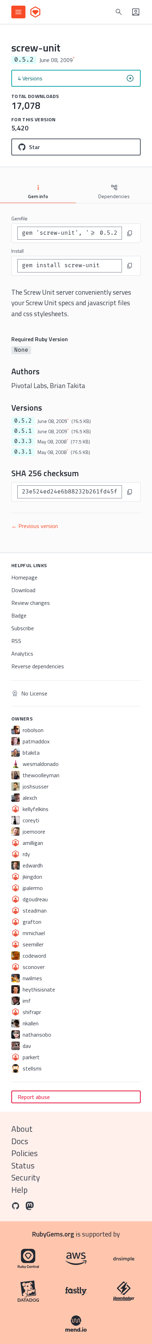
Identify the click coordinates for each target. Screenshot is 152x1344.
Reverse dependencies (37, 666)
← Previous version (34, 526)
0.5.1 (23, 431)
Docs (19, 1141)
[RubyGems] (35, 12)
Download (23, 590)
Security (25, 1177)
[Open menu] (18, 12)
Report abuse (34, 1097)
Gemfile (19, 218)
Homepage (24, 577)
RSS (16, 641)
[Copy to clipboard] (130, 233)
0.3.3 (23, 441)
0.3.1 (23, 451)
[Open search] (118, 12)
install (17, 250)
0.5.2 (23, 420)
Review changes (30, 603)
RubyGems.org (53, 1234)
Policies (24, 1153)
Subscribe (22, 628)
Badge (19, 615)
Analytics (22, 653)
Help (19, 1190)
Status (23, 1165)
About (22, 1129)
